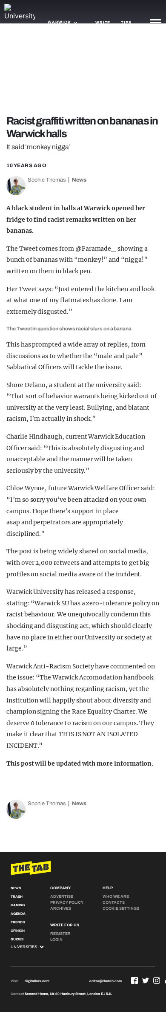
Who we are (116, 896)
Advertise (61, 896)
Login (56, 939)
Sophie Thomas (47, 180)
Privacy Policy (66, 902)
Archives (60, 908)
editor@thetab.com (105, 981)
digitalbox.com (37, 981)
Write (102, 22)
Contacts (114, 902)
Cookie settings (121, 908)
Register (60, 933)
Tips (126, 22)
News (79, 180)
